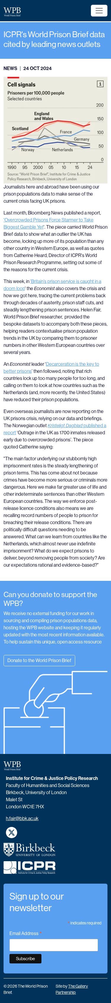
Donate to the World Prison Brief (39, 660)
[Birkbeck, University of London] (30, 852)
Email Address (25, 934)
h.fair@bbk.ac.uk (22, 818)
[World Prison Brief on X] (11, 832)
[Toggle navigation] (99, 11)
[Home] (14, 11)
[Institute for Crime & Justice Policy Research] (30, 870)
